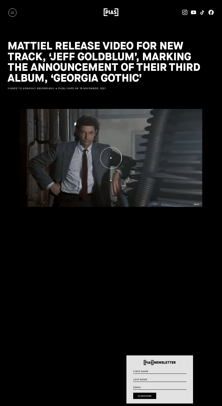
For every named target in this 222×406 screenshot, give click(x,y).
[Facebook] (209, 12)
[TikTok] (200, 12)
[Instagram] (183, 12)
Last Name (189, 381)
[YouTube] (192, 12)
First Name (189, 373)
